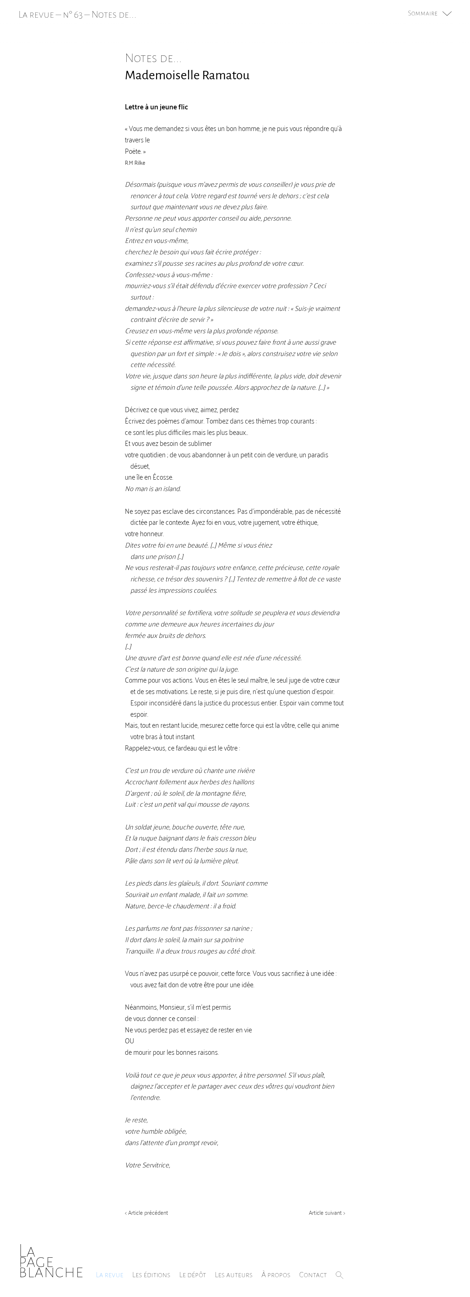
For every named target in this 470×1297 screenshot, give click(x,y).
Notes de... (114, 14)
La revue (109, 1275)
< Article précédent (146, 1212)
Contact (313, 1275)
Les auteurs (234, 1275)
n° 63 (73, 14)
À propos (275, 1275)
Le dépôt (192, 1275)
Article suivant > (327, 1212)
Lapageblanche (50, 1261)
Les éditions (151, 1275)
